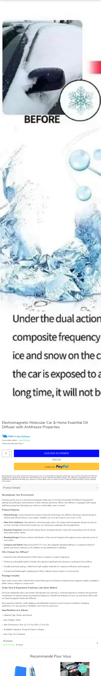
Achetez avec (50, 467)
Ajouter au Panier (56, 453)
